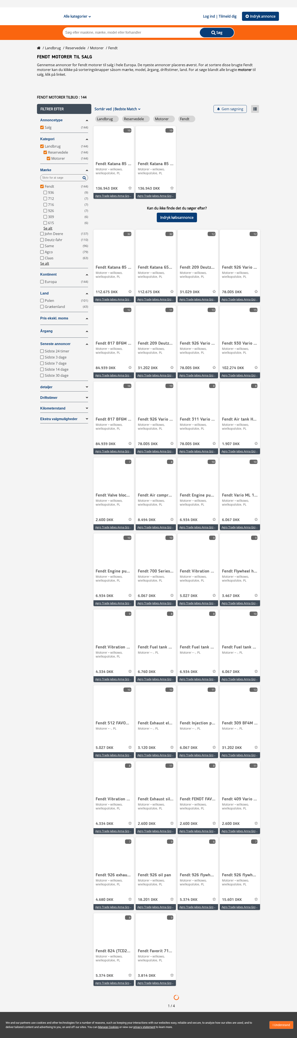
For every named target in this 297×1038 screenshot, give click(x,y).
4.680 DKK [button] (104, 900)
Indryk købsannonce (177, 217)
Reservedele (75, 48)
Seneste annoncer (55, 344)
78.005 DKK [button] (232, 292)
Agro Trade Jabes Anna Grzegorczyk (118, 196)
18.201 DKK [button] (148, 900)
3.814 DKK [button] (146, 976)
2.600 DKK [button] (104, 520)
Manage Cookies (108, 1027)
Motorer (97, 48)
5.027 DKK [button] (188, 596)
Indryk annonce (262, 16)
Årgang (46, 331)
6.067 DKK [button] (231, 520)
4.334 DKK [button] (104, 672)
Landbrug (53, 48)
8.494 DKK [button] (146, 520)
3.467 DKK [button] (231, 596)
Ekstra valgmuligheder (58, 419)
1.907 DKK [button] (231, 444)
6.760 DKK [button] (146, 672)
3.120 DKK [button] (146, 748)
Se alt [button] (47, 228)
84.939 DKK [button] (105, 368)
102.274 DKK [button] (233, 368)
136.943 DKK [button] (107, 189)
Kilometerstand (52, 408)
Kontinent (48, 274)
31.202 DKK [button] (148, 368)
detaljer (46, 387)
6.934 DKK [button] (188, 520)
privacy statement (144, 1027)
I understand (281, 1025)
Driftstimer (48, 398)
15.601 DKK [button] (232, 900)
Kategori (47, 139)
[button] (64, 109)
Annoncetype (51, 120)
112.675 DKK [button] (107, 292)
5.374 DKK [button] (188, 900)
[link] (113, 142)
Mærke (45, 170)
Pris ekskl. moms (54, 318)
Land (44, 293)
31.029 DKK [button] (190, 292)
